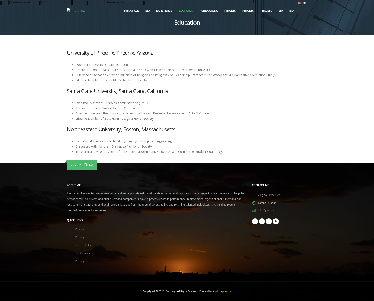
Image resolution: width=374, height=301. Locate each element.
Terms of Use (83, 245)
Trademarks (82, 253)
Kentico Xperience (222, 291)
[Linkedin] (255, 221)
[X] (262, 221)
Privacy (79, 237)
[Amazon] (276, 221)
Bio (147, 10)
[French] (304, 11)
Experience (164, 10)
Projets (230, 10)
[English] (299, 11)
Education (186, 10)
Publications (209, 10)
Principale (131, 10)
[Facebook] (269, 221)
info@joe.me (266, 210)
